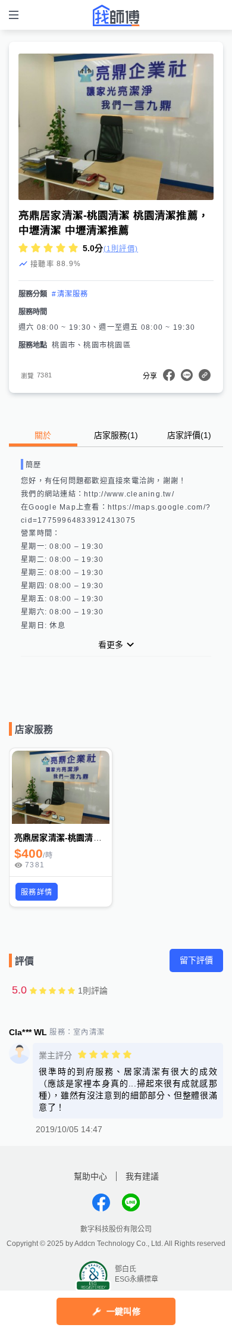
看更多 (110, 644)
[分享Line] (187, 375)
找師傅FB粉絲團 (101, 1202)
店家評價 (189, 435)
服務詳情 (36, 892)
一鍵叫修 (123, 1311)
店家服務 (116, 435)
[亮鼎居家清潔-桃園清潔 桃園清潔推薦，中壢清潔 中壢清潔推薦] (60, 787)
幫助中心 (90, 1176)
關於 (43, 435)
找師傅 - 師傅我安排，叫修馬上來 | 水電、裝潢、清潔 (116, 15)
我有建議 (142, 1176)
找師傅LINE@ (131, 1202)
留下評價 (196, 960)
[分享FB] (169, 375)
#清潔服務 (70, 294)
